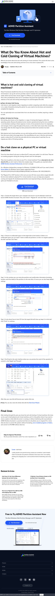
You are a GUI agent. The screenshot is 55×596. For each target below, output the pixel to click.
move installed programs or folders (42, 423)
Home (2, 46)
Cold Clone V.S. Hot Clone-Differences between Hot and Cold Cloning (11, 477)
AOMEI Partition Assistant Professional (11, 164)
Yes (42, 436)
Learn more (35, 594)
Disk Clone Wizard (34, 403)
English (27, 585)
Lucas (7, 66)
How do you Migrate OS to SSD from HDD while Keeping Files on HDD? (12, 491)
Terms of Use (31, 592)
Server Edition (5, 169)
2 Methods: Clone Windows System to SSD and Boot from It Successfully (40, 477)
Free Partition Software (8, 46)
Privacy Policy (24, 592)
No (50, 436)
